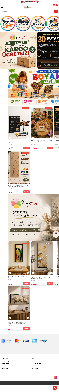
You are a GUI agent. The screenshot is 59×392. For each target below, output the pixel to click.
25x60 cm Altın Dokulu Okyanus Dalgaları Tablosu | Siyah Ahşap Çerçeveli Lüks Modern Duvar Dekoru (41, 277)
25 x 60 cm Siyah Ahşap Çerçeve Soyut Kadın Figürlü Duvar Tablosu (17, 277)
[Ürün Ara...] (56, 11)
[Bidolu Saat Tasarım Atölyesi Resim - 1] (18, 50)
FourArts (10, 144)
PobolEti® (20, 383)
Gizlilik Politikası (5, 363)
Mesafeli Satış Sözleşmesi (8, 361)
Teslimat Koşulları (6, 368)
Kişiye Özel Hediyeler (36, 363)
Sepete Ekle (26, 148)
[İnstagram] (55, 377)
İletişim (32, 358)
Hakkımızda (5, 358)
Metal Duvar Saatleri (36, 361)
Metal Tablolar (34, 366)
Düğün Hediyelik (35, 368)
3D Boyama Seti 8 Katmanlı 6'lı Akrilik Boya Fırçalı (18, 141)
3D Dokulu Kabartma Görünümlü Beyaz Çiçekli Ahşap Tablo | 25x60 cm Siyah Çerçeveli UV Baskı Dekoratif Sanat (17, 322)
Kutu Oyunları (5, 374)
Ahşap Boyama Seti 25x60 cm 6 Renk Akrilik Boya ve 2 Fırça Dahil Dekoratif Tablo (19, 186)
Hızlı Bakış (28, 138)
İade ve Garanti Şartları (7, 366)
